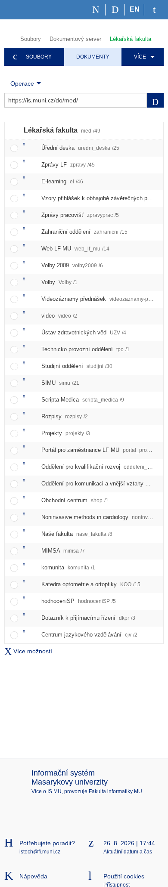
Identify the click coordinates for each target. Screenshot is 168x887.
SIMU (60, 383)
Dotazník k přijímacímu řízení (88, 618)
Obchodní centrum (75, 500)
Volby (59, 282)
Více (140, 57)
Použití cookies (123, 876)
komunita (68, 567)
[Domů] (96, 9)
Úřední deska (80, 148)
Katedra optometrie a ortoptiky (90, 584)
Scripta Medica (82, 399)
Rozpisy (64, 416)
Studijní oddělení (76, 366)
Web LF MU (75, 248)
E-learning (62, 181)
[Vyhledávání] (115, 9)
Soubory (30, 39)
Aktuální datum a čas (127, 852)
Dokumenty (92, 57)
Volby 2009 (72, 265)
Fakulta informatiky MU (115, 791)
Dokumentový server (75, 39)
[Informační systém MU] (8, 38)
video (59, 315)
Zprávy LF (68, 164)
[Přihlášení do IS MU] (154, 9)
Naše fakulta (76, 534)
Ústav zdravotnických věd (83, 332)
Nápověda (33, 876)
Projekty (65, 433)
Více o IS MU (46, 791)
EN (135, 9)
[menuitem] (143, 57)
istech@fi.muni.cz (39, 852)
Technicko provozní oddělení (85, 349)
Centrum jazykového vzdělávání (89, 634)
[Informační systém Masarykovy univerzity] (19, 9)
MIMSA (63, 550)
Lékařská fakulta (130, 39)
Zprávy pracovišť (80, 215)
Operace (22, 83)
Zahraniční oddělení (84, 232)
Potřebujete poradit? (47, 843)
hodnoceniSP (78, 601)
